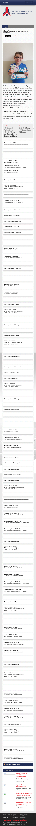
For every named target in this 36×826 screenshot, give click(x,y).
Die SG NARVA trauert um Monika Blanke (23, 803)
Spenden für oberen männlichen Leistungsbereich (21, 775)
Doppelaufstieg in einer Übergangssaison (22, 785)
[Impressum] (7, 820)
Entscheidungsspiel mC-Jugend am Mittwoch (26, 130)
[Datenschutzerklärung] (19, 820)
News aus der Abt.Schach (13, 764)
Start (4, 815)
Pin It (16, 36)
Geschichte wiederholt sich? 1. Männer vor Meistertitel (24, 794)
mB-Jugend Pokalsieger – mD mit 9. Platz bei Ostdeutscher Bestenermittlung (10, 132)
